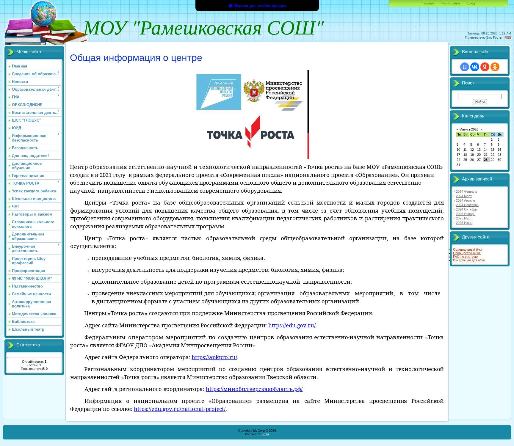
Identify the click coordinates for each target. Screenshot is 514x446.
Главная (428, 3)
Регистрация (450, 3)
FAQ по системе (465, 256)
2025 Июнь (464, 222)
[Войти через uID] (464, 66)
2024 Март (464, 196)
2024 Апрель (465, 200)
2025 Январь (465, 214)
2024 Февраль (466, 191)
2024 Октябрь (466, 209)
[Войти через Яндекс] (484, 66)
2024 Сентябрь (467, 205)
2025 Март (464, 218)
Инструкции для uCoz (469, 260)
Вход (471, 3)
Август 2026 (469, 129)
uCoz (265, 434)
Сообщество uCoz (467, 253)
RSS (507, 37)
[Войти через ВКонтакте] (474, 66)
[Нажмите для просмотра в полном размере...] (249, 158)
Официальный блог (467, 249)
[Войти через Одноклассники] (495, 66)
